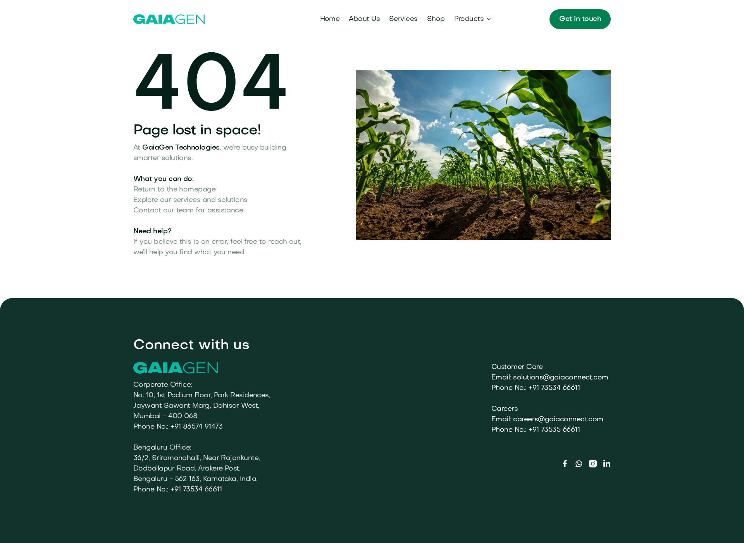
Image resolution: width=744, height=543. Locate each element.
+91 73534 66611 (554, 388)
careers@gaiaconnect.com (558, 419)
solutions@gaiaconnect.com (560, 377)
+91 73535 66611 (554, 430)
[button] (473, 19)
